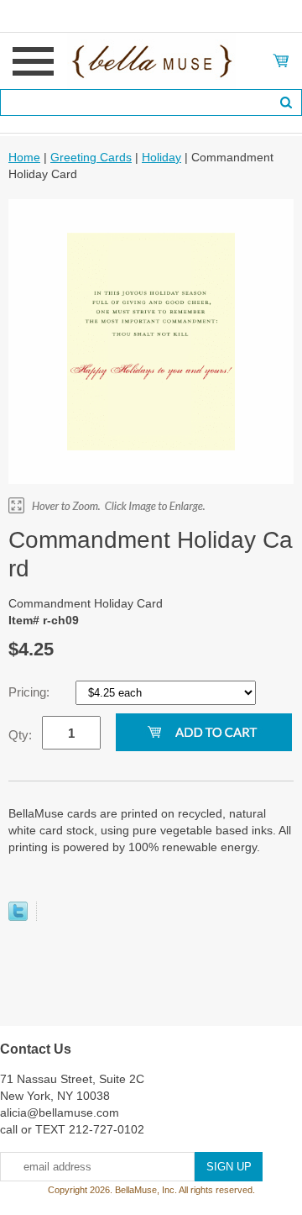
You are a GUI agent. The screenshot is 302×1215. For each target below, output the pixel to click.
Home (24, 157)
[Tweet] (18, 916)
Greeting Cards (91, 157)
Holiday (161, 157)
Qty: (20, 735)
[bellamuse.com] (151, 59)
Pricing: (30, 692)
